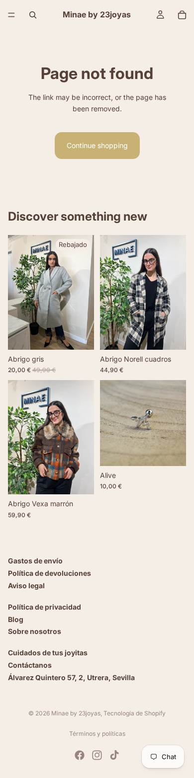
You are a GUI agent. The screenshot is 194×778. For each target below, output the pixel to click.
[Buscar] (33, 15)
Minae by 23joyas (75, 713)
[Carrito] (182, 15)
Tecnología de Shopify (134, 713)
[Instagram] (97, 755)
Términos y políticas (97, 733)
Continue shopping (97, 145)
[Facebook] (80, 755)
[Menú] (11, 14)
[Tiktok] (114, 755)
